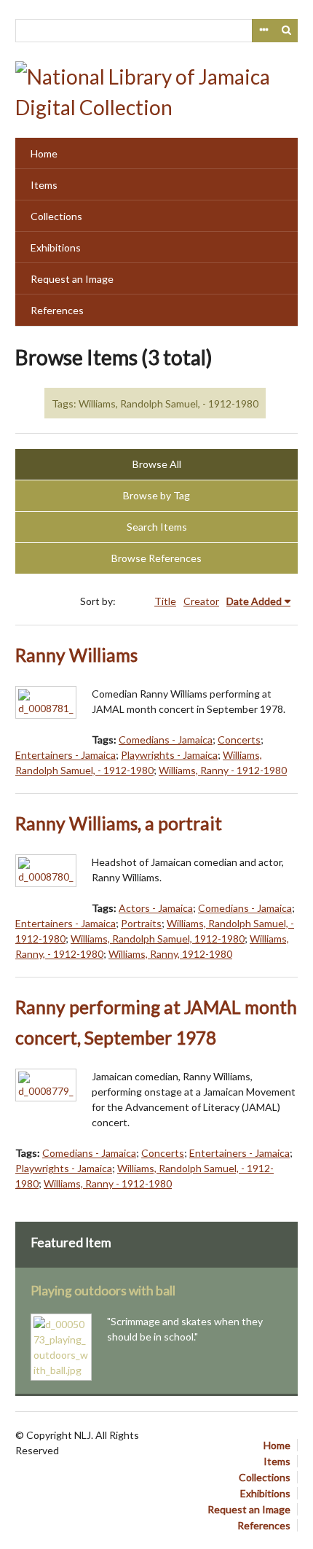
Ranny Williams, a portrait (118, 823)
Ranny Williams (76, 655)
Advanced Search (263, 30)
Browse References (156, 558)
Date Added (254, 601)
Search (286, 30)
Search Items (157, 526)
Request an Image (72, 279)
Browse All (156, 464)
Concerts (239, 739)
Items (44, 185)
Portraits (141, 923)
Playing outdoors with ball (103, 1290)
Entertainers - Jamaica (65, 755)
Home (44, 153)
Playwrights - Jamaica (169, 755)
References (57, 310)
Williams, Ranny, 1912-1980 (170, 954)
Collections (56, 216)
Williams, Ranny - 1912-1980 (223, 770)
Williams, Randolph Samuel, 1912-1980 (158, 938)
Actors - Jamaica (156, 908)
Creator (201, 601)
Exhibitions (56, 247)
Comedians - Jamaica (166, 739)
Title (165, 601)
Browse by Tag (156, 495)
